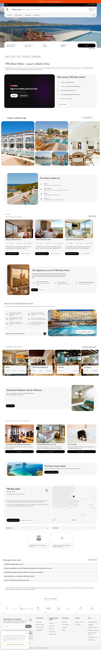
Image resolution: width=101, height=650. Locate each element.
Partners (51, 628)
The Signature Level (92, 637)
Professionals (39, 630)
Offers (63, 630)
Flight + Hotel (92, 48)
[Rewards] (86, 5)
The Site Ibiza (91, 640)
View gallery (87, 117)
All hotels (64, 622)
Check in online (39, 627)
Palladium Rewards (92, 622)
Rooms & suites (18, 15)
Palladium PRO (52, 634)
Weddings (90, 624)
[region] (15, 640)
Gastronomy (28, 15)
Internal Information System (41, 648)
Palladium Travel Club (93, 630)
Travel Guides (65, 624)
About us (51, 623)
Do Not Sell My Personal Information (15, 644)
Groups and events (92, 627)
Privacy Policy (29, 648)
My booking (38, 622)
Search (86, 45)
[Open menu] (6, 5)
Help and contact (40, 624)
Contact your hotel (79, 622)
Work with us (52, 631)
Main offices (78, 624)
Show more (63, 104)
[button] (14, 45)
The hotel (9, 15)
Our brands (51, 626)
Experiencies (37, 15)
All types (64, 627)
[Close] (27, 633)
